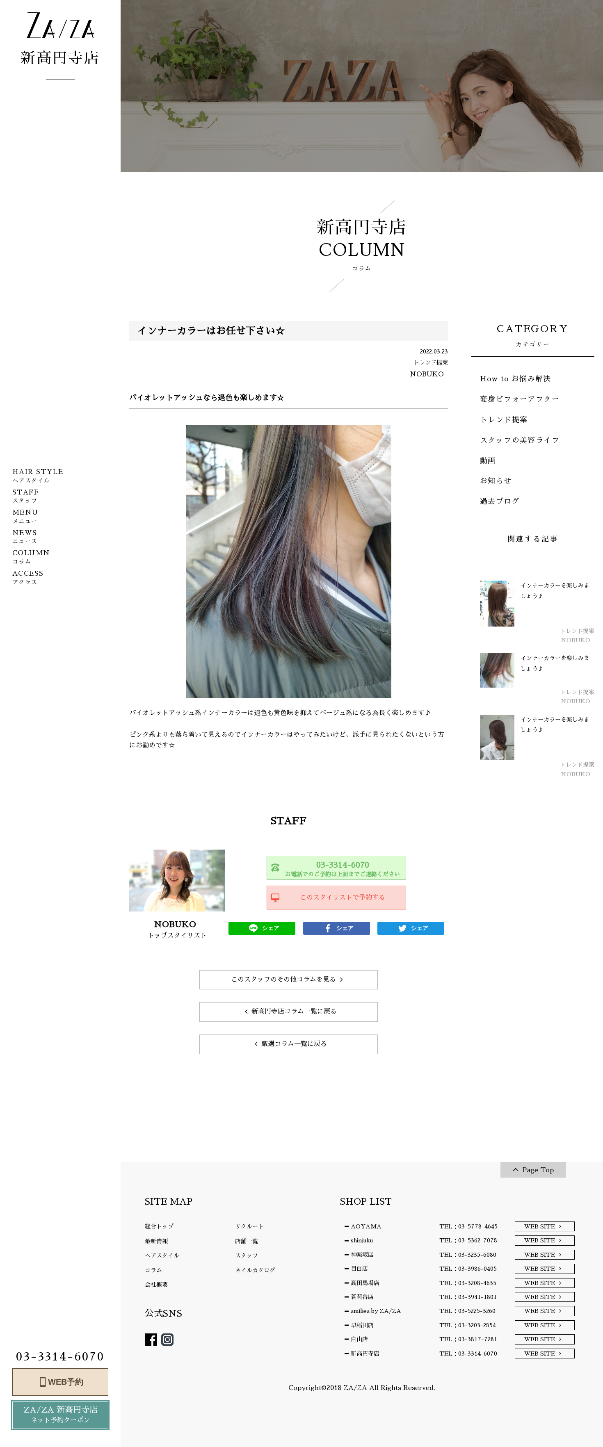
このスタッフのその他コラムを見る (283, 979)
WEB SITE (539, 1226)
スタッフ (246, 1255)
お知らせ (496, 481)
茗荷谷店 (362, 1297)
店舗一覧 (246, 1241)
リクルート (249, 1226)
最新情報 (156, 1241)
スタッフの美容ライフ (520, 440)
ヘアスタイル (162, 1255)
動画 (488, 461)
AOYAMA (366, 1226)
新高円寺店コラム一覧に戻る (294, 1011)
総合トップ (159, 1226)
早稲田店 (362, 1325)
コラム (153, 1270)
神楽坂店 (362, 1255)
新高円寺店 (365, 1353)
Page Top (538, 1170)
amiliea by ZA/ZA (376, 1311)
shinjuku (362, 1240)
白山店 (359, 1339)
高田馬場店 (365, 1283)
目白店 (359, 1269)
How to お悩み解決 (515, 379)
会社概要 (156, 1284)
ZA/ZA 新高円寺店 (60, 1415)
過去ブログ (500, 501)
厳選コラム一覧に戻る (294, 1044)
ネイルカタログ (255, 1270)
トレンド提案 (504, 420)
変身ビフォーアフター (520, 399)
